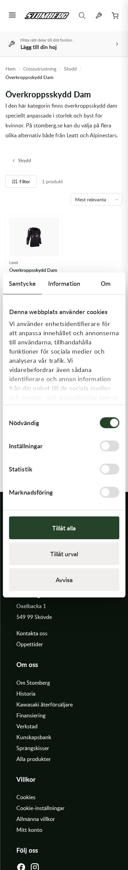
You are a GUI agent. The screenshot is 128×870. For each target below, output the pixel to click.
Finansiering (30, 715)
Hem (10, 68)
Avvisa (64, 579)
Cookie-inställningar (40, 808)
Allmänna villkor (35, 819)
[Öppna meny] (12, 15)
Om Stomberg (33, 682)
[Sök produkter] (82, 15)
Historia (25, 693)
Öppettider (29, 644)
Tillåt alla (64, 528)
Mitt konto (29, 830)
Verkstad (27, 726)
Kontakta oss (31, 633)
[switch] (109, 445)
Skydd (70, 68)
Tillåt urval (64, 553)
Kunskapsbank (33, 737)
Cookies (25, 797)
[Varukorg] (115, 15)
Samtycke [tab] (22, 283)
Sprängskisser (32, 748)
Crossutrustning (39, 68)
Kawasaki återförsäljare (44, 704)
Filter (24, 181)
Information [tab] (64, 283)
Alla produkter (33, 759)
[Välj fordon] (98, 15)
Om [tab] (106, 283)
